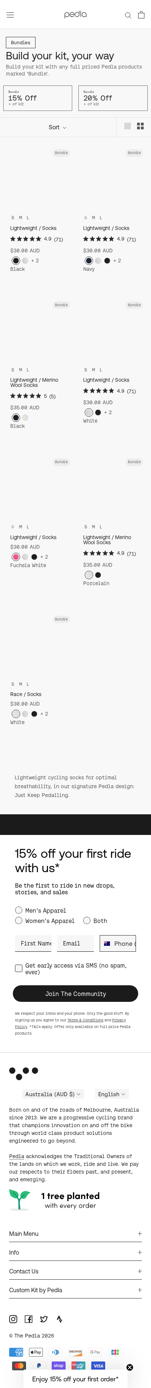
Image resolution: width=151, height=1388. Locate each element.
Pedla (16, 1156)
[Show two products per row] (140, 125)
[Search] (128, 14)
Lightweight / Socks (33, 228)
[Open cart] (141, 14)
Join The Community (75, 993)
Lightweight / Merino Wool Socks (34, 382)
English (108, 1094)
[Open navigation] (10, 14)
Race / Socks (25, 694)
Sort (55, 127)
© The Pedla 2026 (31, 1336)
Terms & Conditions (85, 1020)
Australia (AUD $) (50, 1094)
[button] (75, 1379)
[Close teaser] (129, 1367)
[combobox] (105, 943)
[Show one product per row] (127, 125)
